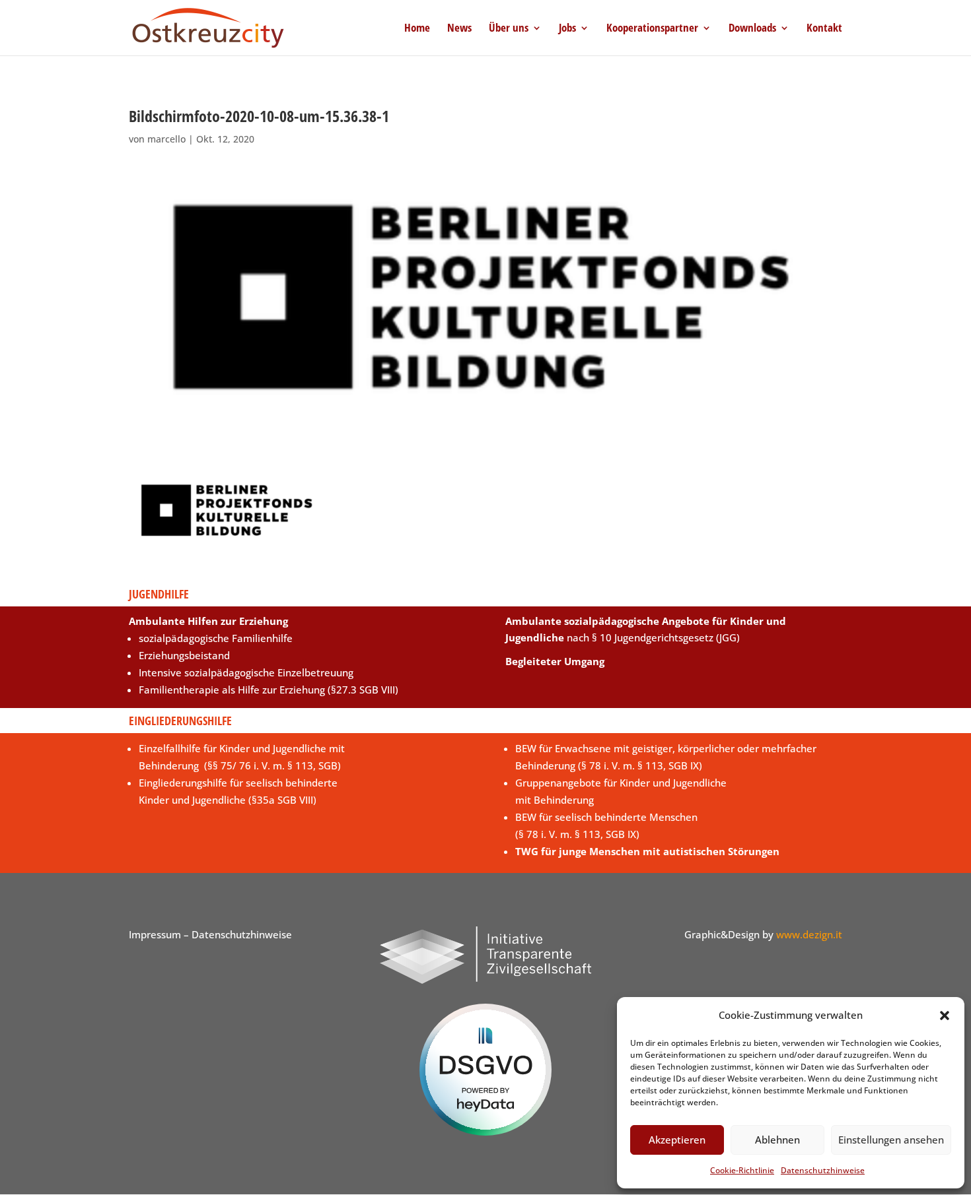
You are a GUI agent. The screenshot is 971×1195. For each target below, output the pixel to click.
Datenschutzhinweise (823, 1170)
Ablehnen (777, 1139)
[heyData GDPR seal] (485, 1131)
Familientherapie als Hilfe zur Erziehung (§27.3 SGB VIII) (268, 689)
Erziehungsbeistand (184, 655)
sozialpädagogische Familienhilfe (216, 638)
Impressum (155, 934)
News (459, 29)
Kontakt (824, 29)
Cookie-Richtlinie (742, 1170)
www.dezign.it (809, 934)
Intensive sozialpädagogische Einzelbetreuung (246, 672)
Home (417, 29)
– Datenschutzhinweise (236, 934)
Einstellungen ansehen (891, 1139)
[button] (944, 1015)
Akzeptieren (677, 1139)
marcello (166, 139)
